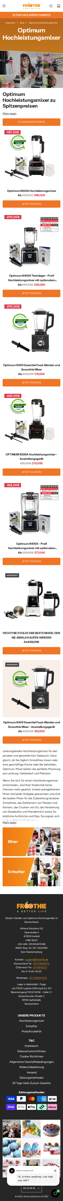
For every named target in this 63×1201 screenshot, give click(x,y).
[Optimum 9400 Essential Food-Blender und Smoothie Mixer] (31, 331)
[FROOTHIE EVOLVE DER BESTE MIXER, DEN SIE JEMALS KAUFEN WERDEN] (31, 599)
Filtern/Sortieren (31, 121)
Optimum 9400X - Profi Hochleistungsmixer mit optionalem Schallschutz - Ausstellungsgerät (31, 546)
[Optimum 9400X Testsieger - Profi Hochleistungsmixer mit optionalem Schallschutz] (31, 242)
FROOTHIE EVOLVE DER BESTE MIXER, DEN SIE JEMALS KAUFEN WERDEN (31, 635)
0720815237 (40, 967)
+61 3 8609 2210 (38, 977)
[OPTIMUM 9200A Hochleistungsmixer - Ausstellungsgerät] (31, 420)
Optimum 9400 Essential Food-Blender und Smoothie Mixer (31, 367)
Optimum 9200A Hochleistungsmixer (31, 191)
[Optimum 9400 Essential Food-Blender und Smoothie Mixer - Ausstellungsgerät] (31, 688)
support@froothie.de (36, 959)
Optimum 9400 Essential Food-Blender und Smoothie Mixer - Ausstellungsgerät (31, 725)
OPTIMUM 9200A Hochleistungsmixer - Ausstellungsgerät (31, 457)
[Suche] (51, 6)
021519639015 (41, 963)
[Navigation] (4, 6)
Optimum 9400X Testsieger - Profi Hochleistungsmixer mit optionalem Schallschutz (31, 278)
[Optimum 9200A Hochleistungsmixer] (31, 157)
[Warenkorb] (58, 6)
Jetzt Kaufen (31, 203)
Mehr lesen (9, 113)
